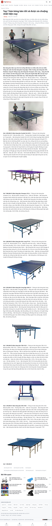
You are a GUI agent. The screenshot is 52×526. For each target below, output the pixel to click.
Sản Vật (26, 507)
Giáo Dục (25, 5)
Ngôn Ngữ (28, 504)
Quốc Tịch (4, 504)
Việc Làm (46, 5)
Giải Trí (6, 5)
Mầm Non (16, 504)
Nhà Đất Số (40, 507)
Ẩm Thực (41, 5)
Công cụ (7, 515)
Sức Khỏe (21, 5)
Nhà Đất (37, 5)
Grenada (9, 504)
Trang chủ (3, 8)
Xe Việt (11, 510)
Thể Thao (7, 8)
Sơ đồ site (14, 515)
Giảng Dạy (34, 504)
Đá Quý (46, 504)
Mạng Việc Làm (5, 510)
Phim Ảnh (11, 5)
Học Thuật (22, 504)
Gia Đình (2, 5)
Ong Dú (21, 507)
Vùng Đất (15, 507)
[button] (46, 2)
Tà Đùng (9, 507)
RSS (10, 515)
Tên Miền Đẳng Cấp (19, 510)
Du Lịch (29, 5)
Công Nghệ (16, 5)
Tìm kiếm (3, 515)
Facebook (19, 515)
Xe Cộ (33, 5)
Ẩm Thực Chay (33, 507)
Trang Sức (4, 507)
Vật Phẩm (41, 504)
